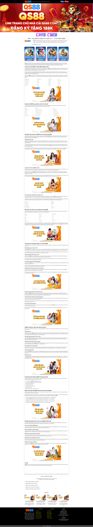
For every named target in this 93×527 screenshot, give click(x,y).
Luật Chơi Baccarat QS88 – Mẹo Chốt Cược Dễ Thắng (63, 501)
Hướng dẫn (40, 1)
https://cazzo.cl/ (38, 44)
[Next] (68, 500)
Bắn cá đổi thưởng (44, 1)
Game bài (37, 1)
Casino (48, 1)
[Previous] (24, 500)
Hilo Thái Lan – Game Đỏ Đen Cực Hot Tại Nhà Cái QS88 (29, 501)
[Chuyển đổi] (25, 482)
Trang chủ (34, 1)
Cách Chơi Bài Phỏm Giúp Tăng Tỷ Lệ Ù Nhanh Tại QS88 (52, 501)
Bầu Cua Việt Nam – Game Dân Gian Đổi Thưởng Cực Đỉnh (40, 501)
